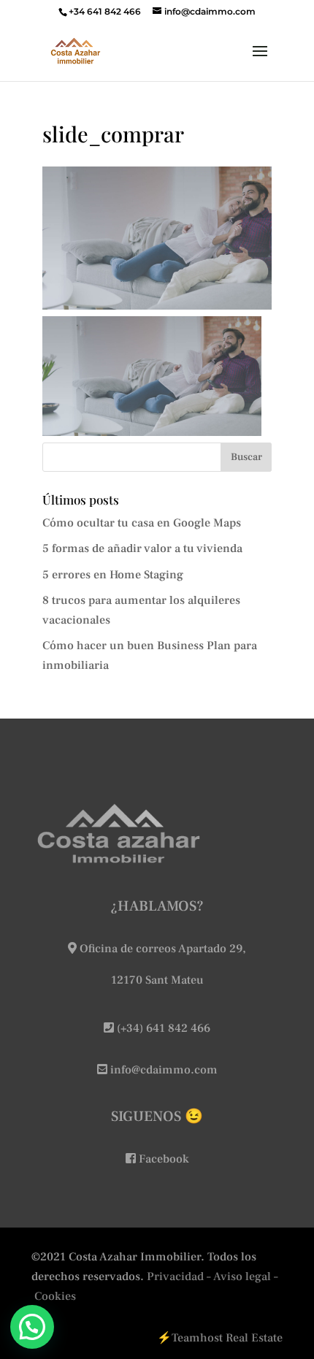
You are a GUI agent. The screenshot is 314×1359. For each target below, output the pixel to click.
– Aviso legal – (242, 1276)
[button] (32, 1327)
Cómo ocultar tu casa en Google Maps (141, 523)
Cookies (55, 1296)
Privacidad (175, 1276)
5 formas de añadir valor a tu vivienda (142, 548)
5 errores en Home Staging (112, 574)
